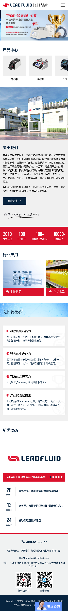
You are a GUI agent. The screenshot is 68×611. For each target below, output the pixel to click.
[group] (14, 68)
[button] (62, 25)
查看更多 (13, 201)
